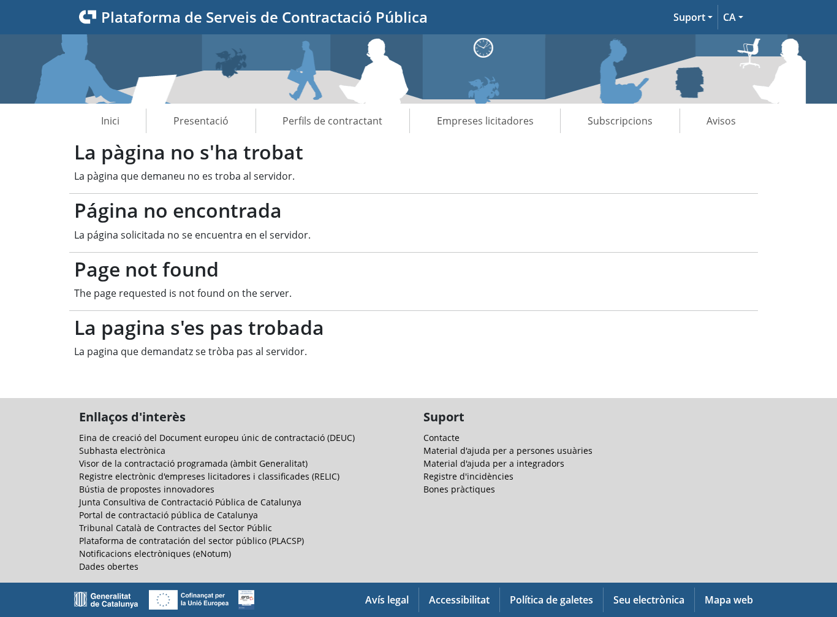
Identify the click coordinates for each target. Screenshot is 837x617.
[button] (693, 17)
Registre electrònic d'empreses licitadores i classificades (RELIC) (209, 476)
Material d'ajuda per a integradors (493, 463)
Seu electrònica (648, 600)
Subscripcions (620, 121)
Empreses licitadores (485, 121)
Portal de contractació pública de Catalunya (168, 515)
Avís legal (387, 600)
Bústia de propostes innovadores (146, 489)
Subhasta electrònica (122, 450)
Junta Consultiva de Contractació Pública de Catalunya (190, 502)
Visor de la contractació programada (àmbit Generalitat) (193, 463)
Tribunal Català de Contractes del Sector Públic (175, 528)
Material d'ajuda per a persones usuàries (508, 450)
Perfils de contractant (332, 121)
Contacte (441, 437)
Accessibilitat (459, 600)
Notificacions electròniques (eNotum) (155, 553)
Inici (110, 121)
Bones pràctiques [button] (459, 489)
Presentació (201, 121)
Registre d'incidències (468, 476)
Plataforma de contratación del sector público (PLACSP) (191, 540)
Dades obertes (108, 566)
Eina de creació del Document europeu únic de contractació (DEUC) (217, 437)
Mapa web (729, 600)
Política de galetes (551, 600)
